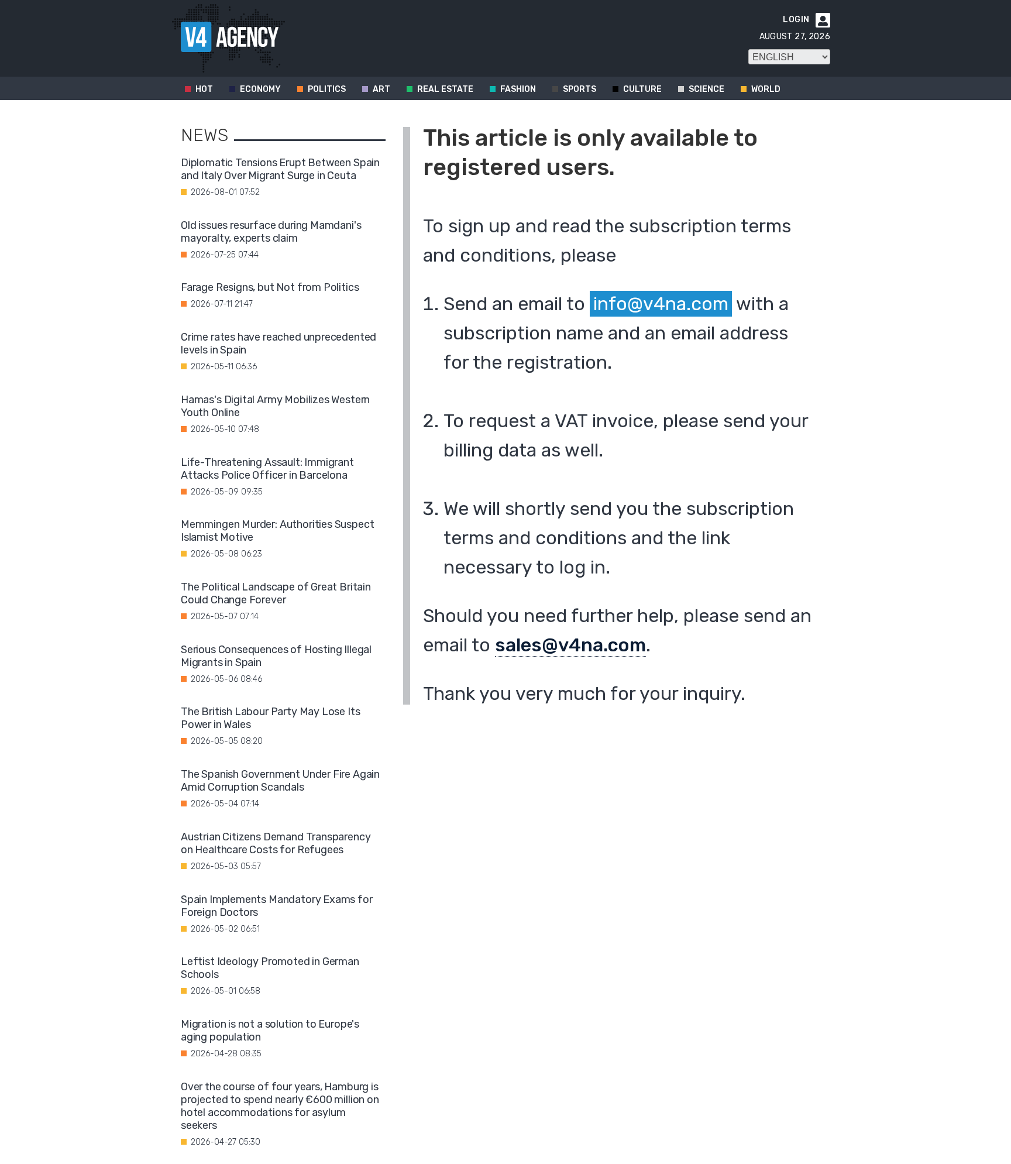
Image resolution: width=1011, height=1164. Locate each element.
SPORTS (579, 89)
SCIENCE (706, 89)
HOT (204, 89)
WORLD (765, 89)
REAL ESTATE (445, 89)
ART (381, 89)
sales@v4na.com (570, 645)
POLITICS (327, 89)
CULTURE (642, 89)
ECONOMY (260, 89)
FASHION (518, 89)
